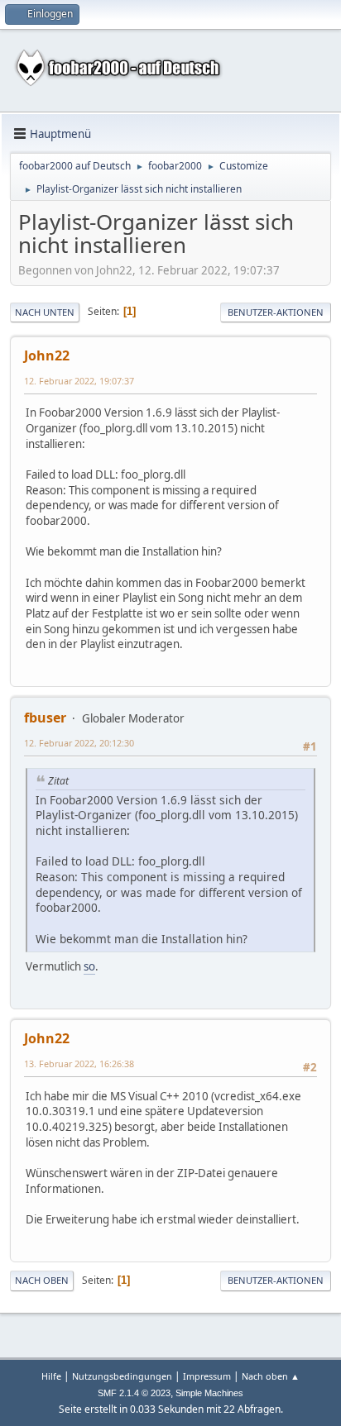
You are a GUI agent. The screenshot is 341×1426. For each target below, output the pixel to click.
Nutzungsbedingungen (122, 1376)
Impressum (207, 1376)
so (89, 966)
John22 (47, 355)
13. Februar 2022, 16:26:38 (79, 1063)
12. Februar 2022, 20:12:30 (79, 743)
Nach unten (44, 312)
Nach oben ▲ (271, 1376)
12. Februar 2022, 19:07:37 (79, 380)
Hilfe (51, 1376)
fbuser (45, 717)
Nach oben (42, 1280)
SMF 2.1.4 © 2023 (134, 1393)
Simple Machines (209, 1393)
